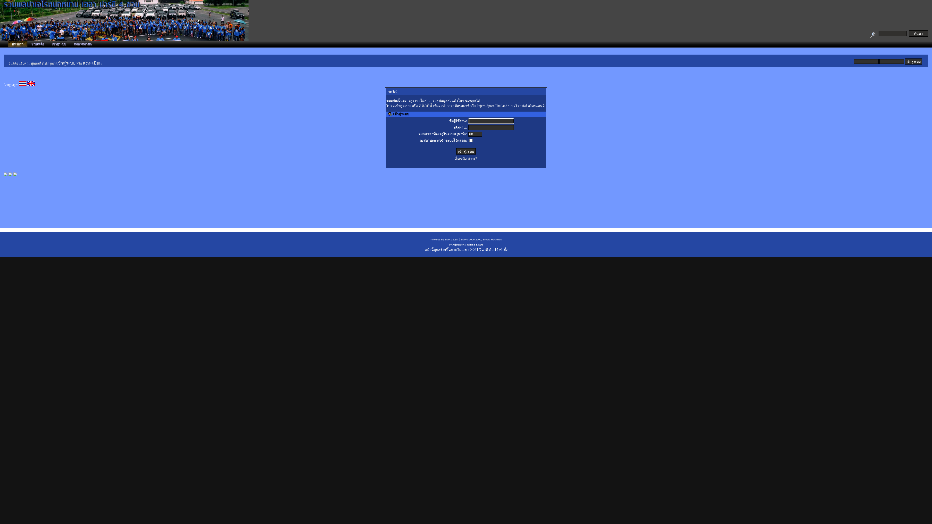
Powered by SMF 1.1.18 (444, 239)
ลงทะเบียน (92, 63)
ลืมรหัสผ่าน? (466, 158)
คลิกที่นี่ (425, 105)
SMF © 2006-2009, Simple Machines (481, 239)
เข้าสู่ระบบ (65, 63)
